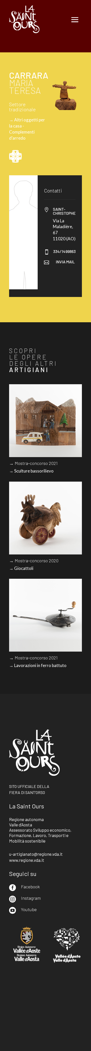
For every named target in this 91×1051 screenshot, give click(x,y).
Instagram (31, 898)
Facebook (30, 886)
